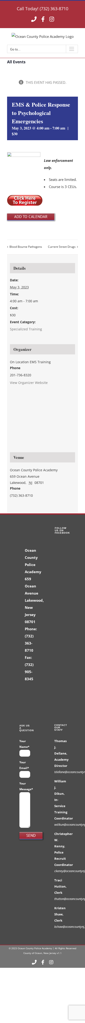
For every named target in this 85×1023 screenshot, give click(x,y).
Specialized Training (26, 329)
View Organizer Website (29, 382)
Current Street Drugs (62, 247)
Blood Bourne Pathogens (25, 247)
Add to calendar (30, 216)
